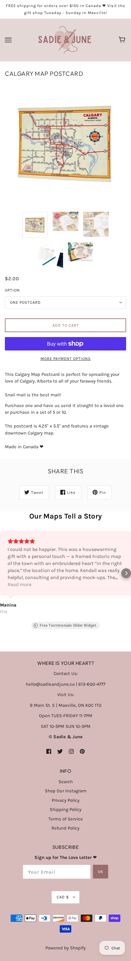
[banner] (64, 39)
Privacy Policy (66, 800)
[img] (48, 751)
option (12, 290)
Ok (100, 871)
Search (65, 781)
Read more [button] (19, 584)
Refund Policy (65, 828)
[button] (5, 573)
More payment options (66, 358)
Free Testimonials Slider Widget (68, 625)
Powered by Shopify (65, 948)
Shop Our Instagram (66, 791)
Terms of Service (65, 819)
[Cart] (123, 40)
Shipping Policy (65, 809)
